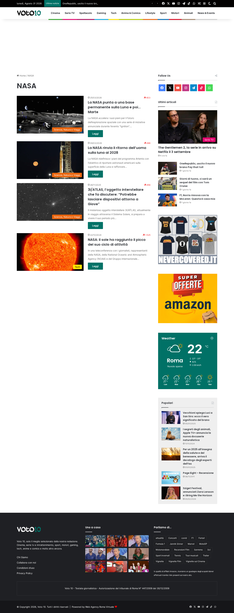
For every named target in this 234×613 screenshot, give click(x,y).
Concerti (172, 538)
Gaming (101, 12)
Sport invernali (163, 555)
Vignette (160, 561)
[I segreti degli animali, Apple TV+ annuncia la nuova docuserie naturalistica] (171, 434)
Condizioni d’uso (25, 568)
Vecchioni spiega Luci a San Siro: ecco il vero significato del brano (197, 416)
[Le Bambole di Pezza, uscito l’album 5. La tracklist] (117, 541)
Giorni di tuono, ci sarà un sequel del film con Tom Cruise (196, 182)
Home (22, 75)
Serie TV (70, 12)
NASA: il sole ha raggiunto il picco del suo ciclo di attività (117, 242)
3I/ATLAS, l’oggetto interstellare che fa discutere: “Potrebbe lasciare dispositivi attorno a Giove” (116, 196)
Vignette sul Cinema (195, 561)
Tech (113, 12)
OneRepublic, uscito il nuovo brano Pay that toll (88, 3)
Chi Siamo (22, 557)
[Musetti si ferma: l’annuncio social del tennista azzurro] (95, 541)
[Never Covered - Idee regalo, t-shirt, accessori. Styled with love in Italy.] (187, 263)
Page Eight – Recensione (198, 473)
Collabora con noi (26, 562)
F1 (193, 538)
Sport (163, 12)
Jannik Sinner (176, 544)
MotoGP (203, 544)
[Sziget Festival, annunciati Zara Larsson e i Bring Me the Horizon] (171, 492)
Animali (188, 12)
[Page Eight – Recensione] (171, 477)
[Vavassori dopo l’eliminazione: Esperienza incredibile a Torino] (95, 554)
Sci (209, 549)
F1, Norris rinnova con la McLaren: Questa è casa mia (197, 197)
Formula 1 (160, 544)
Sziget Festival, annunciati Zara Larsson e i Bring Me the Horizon (198, 491)
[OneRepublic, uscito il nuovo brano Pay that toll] (167, 168)
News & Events (206, 12)
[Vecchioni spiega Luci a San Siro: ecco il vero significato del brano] (171, 417)
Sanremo (198, 549)
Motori (175, 12)
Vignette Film (175, 561)
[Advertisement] (117, 45)
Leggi (95, 133)
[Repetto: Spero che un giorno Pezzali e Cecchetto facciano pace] (117, 554)
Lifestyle (150, 12)
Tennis (177, 555)
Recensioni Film (181, 549)
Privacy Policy (25, 573)
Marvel (191, 544)
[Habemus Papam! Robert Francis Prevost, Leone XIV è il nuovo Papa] (138, 566)
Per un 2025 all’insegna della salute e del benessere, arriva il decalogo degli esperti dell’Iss (197, 456)
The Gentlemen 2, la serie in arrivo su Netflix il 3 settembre (187, 149)
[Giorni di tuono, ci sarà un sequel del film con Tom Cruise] (167, 183)
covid (184, 538)
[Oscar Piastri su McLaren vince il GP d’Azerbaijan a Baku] (95, 566)
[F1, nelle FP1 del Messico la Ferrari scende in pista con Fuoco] (117, 566)
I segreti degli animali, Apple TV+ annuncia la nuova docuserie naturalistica (197, 435)
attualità (160, 538)
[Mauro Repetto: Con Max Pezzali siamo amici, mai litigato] (138, 541)
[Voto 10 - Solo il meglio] (29, 13)
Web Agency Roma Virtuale (99, 606)
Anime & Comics (130, 12)
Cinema (55, 12)
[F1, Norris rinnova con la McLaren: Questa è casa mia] (167, 200)
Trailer (206, 555)
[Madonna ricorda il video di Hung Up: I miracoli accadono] (138, 554)
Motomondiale (162, 549)
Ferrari (202, 538)
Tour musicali (192, 555)
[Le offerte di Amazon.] (187, 322)
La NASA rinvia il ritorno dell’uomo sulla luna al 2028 (117, 150)
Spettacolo (85, 12)
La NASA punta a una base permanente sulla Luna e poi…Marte (114, 107)
